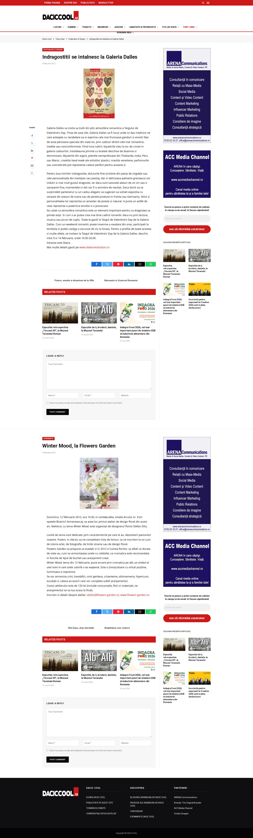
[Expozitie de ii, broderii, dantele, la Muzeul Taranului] (99, 312)
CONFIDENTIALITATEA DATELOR (101, 813)
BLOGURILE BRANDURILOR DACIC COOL (148, 797)
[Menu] (208, 3)
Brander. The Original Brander (187, 803)
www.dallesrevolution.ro (94, 247)
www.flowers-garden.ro (134, 595)
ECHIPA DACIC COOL (95, 797)
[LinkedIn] (32, 150)
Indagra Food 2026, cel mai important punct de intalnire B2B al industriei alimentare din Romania (137, 332)
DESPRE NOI (70, 2)
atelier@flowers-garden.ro (103, 595)
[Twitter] (32, 143)
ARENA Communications (185, 797)
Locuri (57, 27)
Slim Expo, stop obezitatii (81, 628)
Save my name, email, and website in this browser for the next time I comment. (86, 403)
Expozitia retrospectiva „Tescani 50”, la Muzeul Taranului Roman (55, 330)
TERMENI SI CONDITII (95, 808)
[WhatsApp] (32, 173)
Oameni (72, 27)
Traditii (86, 27)
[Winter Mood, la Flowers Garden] (99, 483)
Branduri (103, 27)
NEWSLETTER (106, 2)
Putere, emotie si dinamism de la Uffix (74, 280)
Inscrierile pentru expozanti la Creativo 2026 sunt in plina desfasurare (199, 303)
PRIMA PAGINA (52, 2)
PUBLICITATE (88, 2)
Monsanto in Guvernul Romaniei (121, 280)
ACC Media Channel (183, 808)
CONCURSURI (136, 811)
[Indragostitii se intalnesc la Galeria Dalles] (99, 94)
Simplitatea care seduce (117, 628)
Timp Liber (189, 27)
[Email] (32, 165)
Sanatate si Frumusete (142, 27)
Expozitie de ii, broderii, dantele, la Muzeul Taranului (99, 329)
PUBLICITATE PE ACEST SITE (99, 803)
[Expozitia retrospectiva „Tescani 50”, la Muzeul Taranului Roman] (60, 312)
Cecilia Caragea (181, 813)
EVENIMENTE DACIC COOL (142, 816)
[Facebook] (32, 136)
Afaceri (118, 27)
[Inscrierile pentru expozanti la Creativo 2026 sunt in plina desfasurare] (200, 289)
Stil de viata (169, 27)
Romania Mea (124, 32)
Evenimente (48, 438)
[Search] (203, 3)
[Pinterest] (32, 158)
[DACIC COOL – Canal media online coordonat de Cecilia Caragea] (60, 15)
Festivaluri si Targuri (53, 49)
